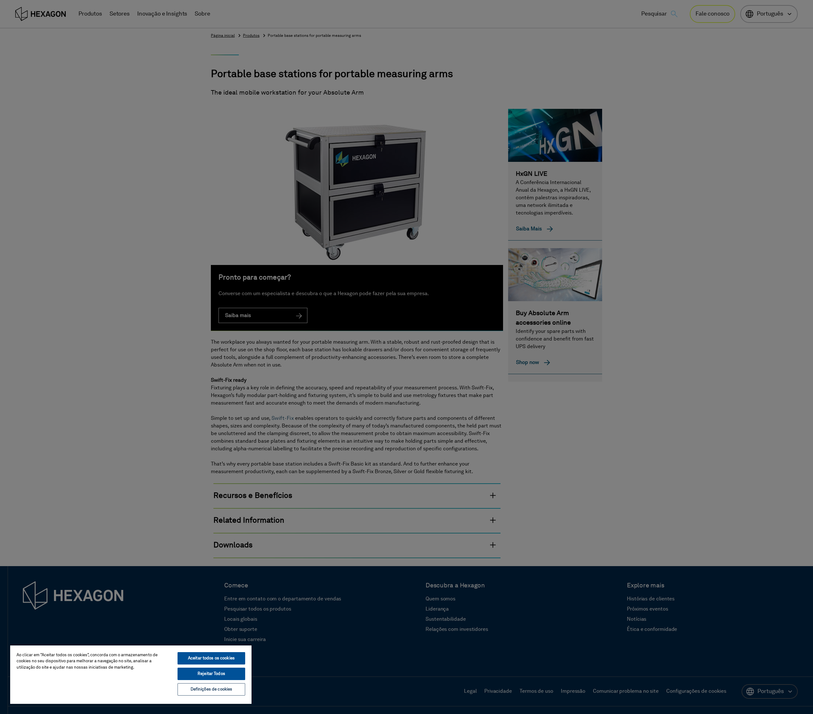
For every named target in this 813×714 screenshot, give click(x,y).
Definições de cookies (211, 689)
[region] (131, 674)
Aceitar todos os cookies (211, 658)
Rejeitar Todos (211, 674)
